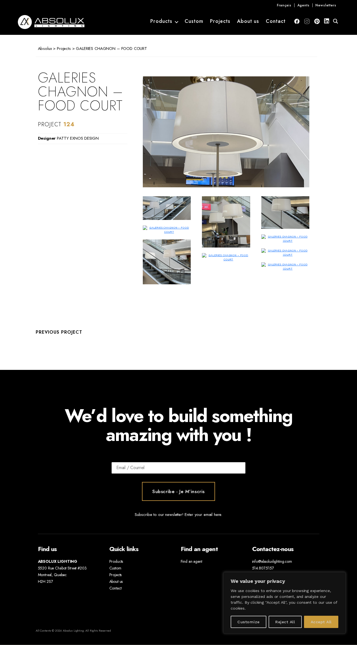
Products (161, 21)
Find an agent (191, 561)
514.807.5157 (263, 568)
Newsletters (325, 5)
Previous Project (59, 332)
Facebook (297, 21)
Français (284, 5)
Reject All (285, 622)
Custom (194, 21)
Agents (303, 5)
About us (248, 21)
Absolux (45, 48)
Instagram (307, 21)
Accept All (321, 622)
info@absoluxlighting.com (272, 561)
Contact (276, 21)
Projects (220, 21)
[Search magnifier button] (335, 21)
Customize (248, 622)
